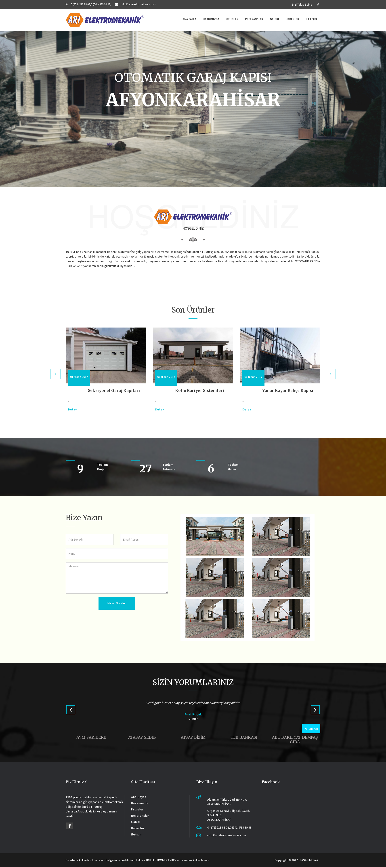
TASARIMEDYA (309, 860)
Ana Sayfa (189, 19)
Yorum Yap (311, 729)
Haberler (292, 19)
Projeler (137, 809)
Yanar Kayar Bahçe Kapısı (200, 390)
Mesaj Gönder (116, 603)
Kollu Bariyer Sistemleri (112, 390)
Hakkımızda (211, 19)
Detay (72, 409)
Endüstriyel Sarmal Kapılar (289, 390)
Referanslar (254, 19)
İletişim (311, 19)
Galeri (274, 19)
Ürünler (232, 19)
